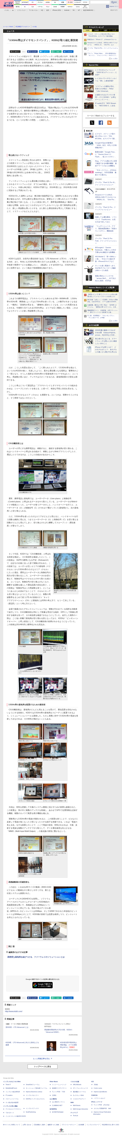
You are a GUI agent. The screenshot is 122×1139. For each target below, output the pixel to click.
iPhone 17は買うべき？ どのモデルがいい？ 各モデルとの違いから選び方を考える (106, 349)
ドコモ (6, 10)
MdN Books (76, 1105)
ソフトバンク (21, 10)
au (13, 10)
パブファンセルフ (99, 1098)
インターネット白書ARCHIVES (16, 1116)
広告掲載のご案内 (39, 1125)
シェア (34, 51)
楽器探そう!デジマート (59, 1088)
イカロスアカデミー (79, 1099)
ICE (92, 1081)
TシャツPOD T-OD (58, 1092)
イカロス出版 (75, 1081)
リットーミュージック (59, 1084)
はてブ (46, 51)
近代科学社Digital (57, 1112)
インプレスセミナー (32, 1095)
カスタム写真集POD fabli (102, 1108)
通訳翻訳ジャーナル (79, 1092)
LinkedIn (69, 51)
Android (66, 10)
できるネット (10, 1112)
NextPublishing (31, 1112)
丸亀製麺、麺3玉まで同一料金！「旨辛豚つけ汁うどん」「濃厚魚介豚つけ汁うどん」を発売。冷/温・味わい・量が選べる (102, 307)
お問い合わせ (27, 1125)
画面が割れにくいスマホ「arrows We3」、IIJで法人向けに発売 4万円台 (105, 278)
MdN (72, 1102)
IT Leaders (9, 1095)
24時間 (96, 30)
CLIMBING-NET (57, 1105)
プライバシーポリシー (69, 1125)
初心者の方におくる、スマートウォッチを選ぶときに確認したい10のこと (106, 341)
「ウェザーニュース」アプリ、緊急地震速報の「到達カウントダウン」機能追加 (106, 228)
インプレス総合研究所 (13, 1092)
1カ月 (114, 30)
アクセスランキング (96, 27)
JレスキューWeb (78, 1095)
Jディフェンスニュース (80, 1088)
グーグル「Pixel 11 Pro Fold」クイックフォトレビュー (106, 240)
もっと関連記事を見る (41, 1059)
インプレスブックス (32, 1108)
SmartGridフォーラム (33, 1084)
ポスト (17, 51)
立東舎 (54, 1095)
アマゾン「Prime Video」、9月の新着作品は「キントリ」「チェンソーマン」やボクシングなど (102, 55)
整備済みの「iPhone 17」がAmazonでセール (102, 39)
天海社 (96, 1084)
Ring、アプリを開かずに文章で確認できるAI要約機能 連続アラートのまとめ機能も (106, 163)
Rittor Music (54, 1081)
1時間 (87, 30)
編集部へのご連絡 (53, 1125)
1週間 (105, 30)
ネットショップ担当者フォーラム (36, 1088)
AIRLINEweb (77, 1084)
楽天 (47, 10)
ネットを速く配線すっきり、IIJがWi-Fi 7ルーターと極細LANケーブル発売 (106, 268)
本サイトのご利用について (11, 1125)
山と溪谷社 (53, 1099)
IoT (79, 10)
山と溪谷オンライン (58, 1102)
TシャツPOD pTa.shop (101, 1105)
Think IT (8, 1084)
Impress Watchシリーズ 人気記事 (101, 287)
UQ (42, 10)
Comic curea (98, 1088)
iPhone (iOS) (57, 10)
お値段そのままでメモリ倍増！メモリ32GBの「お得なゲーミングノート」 (105, 97)
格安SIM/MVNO (88, 10)
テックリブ (74, 1112)
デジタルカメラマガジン (13, 1109)
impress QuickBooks (100, 1092)
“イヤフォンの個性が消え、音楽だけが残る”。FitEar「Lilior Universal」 (105, 88)
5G (74, 10)
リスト (24, 51)
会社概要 (81, 1125)
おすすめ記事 (94, 325)
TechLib (75, 1115)
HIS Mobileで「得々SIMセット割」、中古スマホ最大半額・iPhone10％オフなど (105, 259)
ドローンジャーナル (12, 1099)
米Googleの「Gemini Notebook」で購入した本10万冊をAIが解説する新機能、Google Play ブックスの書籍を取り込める (106, 252)
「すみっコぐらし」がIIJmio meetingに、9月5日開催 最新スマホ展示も (105, 172)
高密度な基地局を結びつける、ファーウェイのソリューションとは (36, 957)
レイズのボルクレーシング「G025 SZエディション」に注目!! (106, 72)
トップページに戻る (42, 1066)
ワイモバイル (33, 10)
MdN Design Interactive (80, 1109)
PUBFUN (94, 1095)
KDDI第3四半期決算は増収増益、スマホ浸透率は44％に (68, 1045)
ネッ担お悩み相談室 (12, 1102)
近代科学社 (53, 1109)
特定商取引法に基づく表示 (110, 1125)
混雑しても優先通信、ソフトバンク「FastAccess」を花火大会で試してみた (106, 219)
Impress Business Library (34, 1092)
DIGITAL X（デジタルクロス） (35, 1099)
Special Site (93, 65)
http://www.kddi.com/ (13, 1011)
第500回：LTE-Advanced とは (17, 1027)
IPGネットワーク (96, 1102)
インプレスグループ (93, 1125)
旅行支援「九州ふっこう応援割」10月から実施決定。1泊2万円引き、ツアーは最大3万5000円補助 (102, 302)
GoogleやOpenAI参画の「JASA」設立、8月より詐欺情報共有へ (106, 145)
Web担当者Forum (11, 1088)
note (58, 51)
